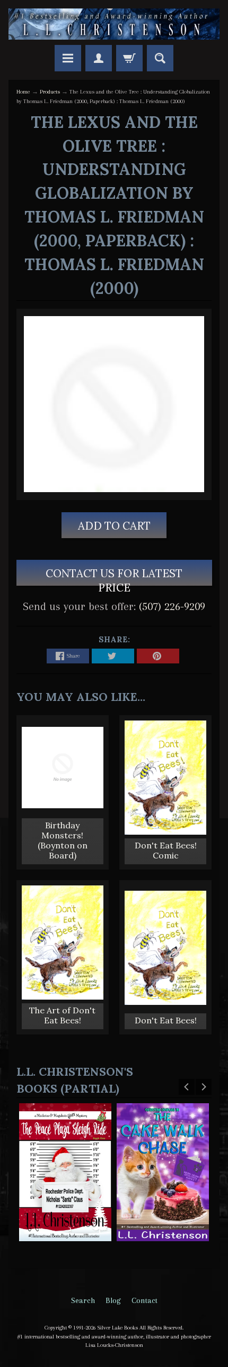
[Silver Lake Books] (114, 24)
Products (50, 91)
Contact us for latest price (114, 576)
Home (23, 91)
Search (83, 1300)
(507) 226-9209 (172, 606)
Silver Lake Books (118, 1327)
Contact (144, 1300)
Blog (113, 1300)
